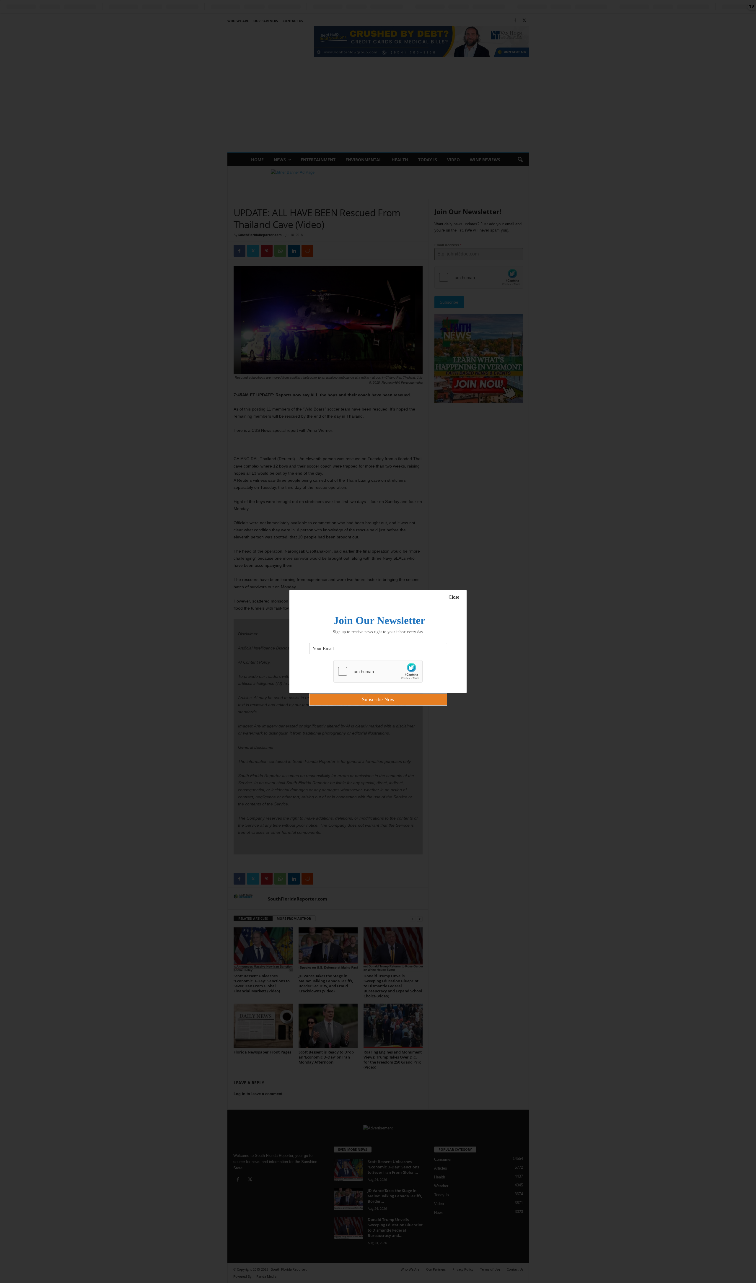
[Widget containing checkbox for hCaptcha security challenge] (378, 671)
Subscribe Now (378, 699)
